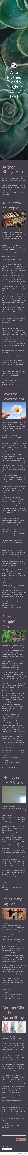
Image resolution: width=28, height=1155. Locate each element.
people (11, 380)
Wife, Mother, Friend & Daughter (14, 79)
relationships (17, 380)
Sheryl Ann (6, 378)
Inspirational (12, 884)
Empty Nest (7, 601)
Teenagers (5, 603)
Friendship (6, 380)
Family (11, 762)
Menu (14, 96)
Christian (6, 884)
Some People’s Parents (9, 621)
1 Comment (6, 887)
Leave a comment (8, 382)
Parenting (12, 601)
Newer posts (20, 1139)
